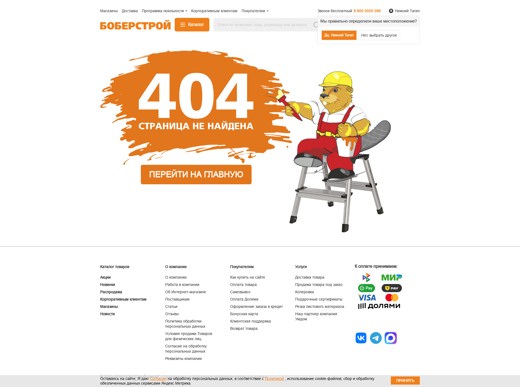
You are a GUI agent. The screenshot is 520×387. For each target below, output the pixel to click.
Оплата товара (243, 284)
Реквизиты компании (183, 358)
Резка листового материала (319, 306)
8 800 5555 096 (367, 11)
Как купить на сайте (247, 277)
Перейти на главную (196, 174)
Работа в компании (182, 284)
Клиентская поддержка (250, 321)
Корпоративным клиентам (123, 299)
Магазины (109, 306)
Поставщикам (177, 299)
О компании (176, 277)
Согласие (158, 378)
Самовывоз (240, 292)
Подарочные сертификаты (318, 299)
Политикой (274, 378)
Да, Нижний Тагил (339, 35)
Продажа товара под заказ (318, 284)
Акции (105, 277)
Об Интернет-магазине (185, 292)
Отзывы (172, 314)
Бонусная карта (244, 314)
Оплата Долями (244, 299)
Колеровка (304, 292)
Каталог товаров (114, 267)
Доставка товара (309, 277)
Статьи (171, 306)
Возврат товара (244, 328)
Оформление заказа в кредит (256, 306)
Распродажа (111, 292)
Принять (405, 380)
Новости (107, 314)
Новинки (107, 284)
